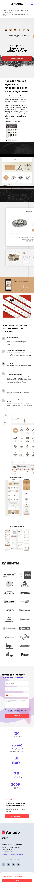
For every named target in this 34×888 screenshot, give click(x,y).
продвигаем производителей (20, 6)
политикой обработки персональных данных (12, 876)
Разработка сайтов (22, 10)
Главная (4, 10)
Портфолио (11, 10)
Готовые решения (7, 12)
